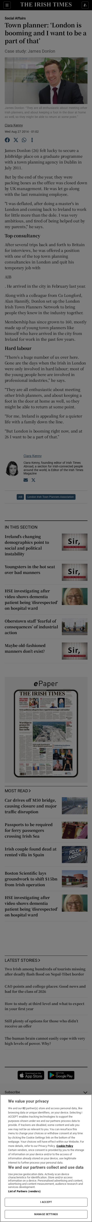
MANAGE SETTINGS (46, 1214)
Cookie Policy (64, 1146)
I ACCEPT (46, 1202)
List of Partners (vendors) (24, 1191)
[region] (46, 1158)
